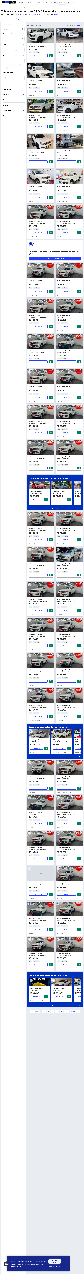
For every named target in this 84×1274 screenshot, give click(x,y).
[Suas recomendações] (68, 2)
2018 (9, 65)
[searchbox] (61, 2)
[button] (6, 1264)
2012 (13, 68)
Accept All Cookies (55, 1261)
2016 (18, 65)
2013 (9, 68)
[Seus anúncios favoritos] (72, 2)
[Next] (80, 508)
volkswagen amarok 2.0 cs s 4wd (26, 19)
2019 (4, 65)
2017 (13, 65)
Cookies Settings (54, 1266)
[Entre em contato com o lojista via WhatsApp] (46, 499)
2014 (4, 68)
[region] (38, 1263)
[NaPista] (9, 2)
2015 (22, 65)
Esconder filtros (8, 19)
